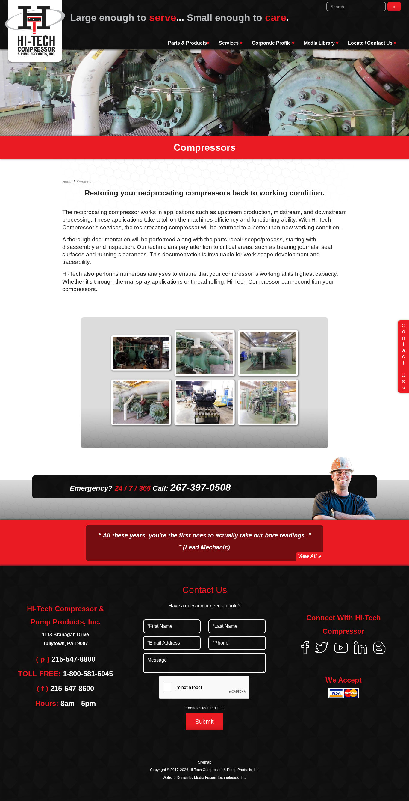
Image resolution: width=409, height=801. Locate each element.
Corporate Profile (273, 43)
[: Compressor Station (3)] (268, 402)
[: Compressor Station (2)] (141, 402)
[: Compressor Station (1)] (268, 353)
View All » (309, 556)
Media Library (321, 43)
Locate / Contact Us (372, 43)
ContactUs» (403, 357)
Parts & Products (188, 43)
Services (230, 43)
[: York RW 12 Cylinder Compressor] (204, 402)
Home (67, 182)
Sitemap (204, 762)
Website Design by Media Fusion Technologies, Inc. (204, 778)
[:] (141, 353)
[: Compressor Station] (204, 353)
